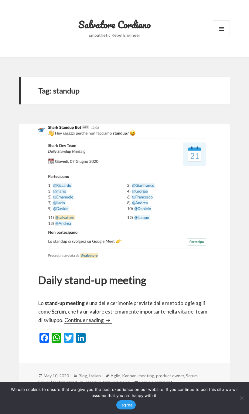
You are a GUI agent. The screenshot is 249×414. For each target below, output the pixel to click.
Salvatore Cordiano (114, 24)
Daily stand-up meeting (92, 279)
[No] (241, 398)
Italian (95, 375)
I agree (126, 404)
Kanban (129, 375)
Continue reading (88, 320)
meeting (146, 375)
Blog (83, 375)
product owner (170, 375)
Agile (115, 375)
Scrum (192, 375)
